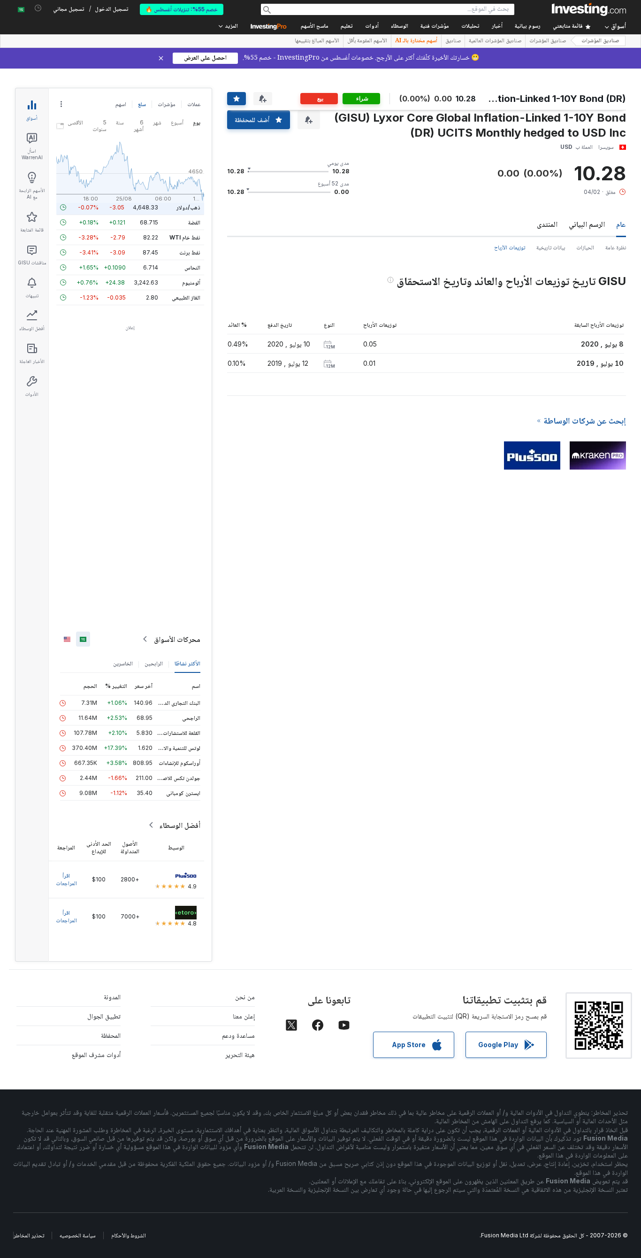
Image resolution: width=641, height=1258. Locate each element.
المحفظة (111, 1035)
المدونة (112, 997)
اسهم (120, 104)
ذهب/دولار (188, 207)
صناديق (453, 41)
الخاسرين (123, 663)
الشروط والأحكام (128, 1235)
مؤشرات (167, 104)
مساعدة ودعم (238, 1035)
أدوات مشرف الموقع (96, 1054)
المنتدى (547, 224)
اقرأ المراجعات (66, 879)
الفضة (194, 222)
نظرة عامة (615, 247)
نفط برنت (189, 252)
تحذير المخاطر (29, 1235)
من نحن (245, 997)
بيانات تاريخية (550, 247)
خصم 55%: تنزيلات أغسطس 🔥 (181, 9)
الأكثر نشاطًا (187, 663)
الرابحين (154, 663)
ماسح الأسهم (314, 26)
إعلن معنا (244, 1016)
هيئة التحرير (240, 1054)
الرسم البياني (587, 224)
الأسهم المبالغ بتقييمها (317, 41)
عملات (193, 104)
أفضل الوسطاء (179, 825)
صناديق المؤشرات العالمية (495, 41)
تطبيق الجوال (104, 1016)
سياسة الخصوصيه (78, 1235)
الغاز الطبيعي (186, 297)
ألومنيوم (191, 282)
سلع (142, 104)
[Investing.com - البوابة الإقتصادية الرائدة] (589, 9)
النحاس (192, 267)
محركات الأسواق (177, 639)
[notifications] (38, 8)
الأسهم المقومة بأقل (367, 41)
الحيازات (585, 247)
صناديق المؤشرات (600, 41)
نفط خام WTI (184, 237)
